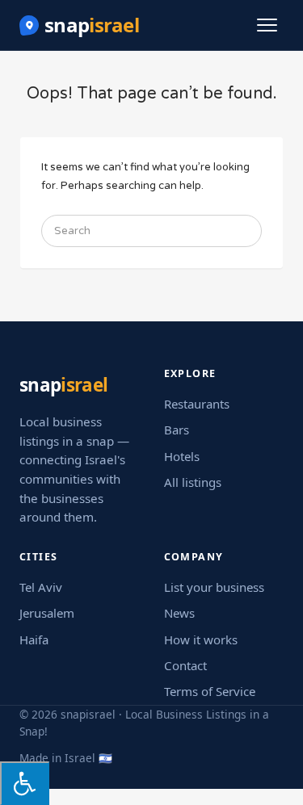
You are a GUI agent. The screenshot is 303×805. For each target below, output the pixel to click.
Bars (176, 429)
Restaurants (196, 404)
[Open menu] (267, 25)
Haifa (33, 639)
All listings (192, 482)
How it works (201, 639)
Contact (185, 665)
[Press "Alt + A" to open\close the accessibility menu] (24, 783)
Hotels (182, 456)
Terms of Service (209, 691)
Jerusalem (46, 613)
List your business (214, 587)
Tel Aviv (40, 587)
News (179, 613)
